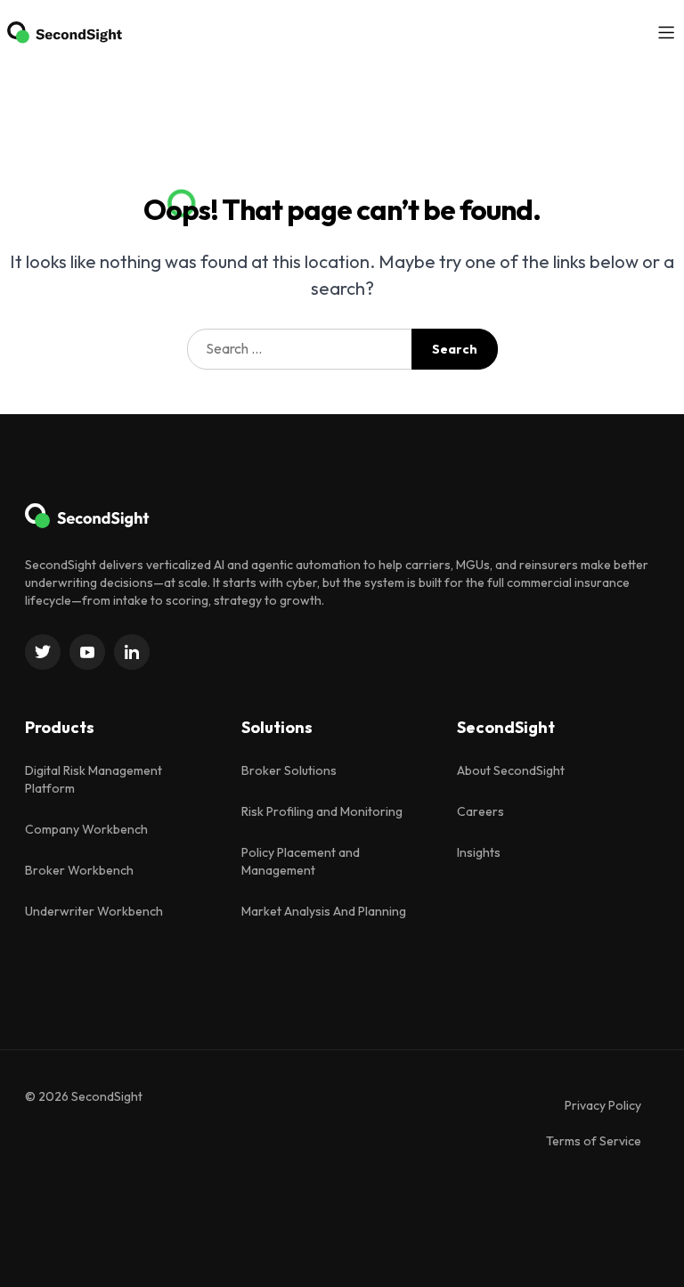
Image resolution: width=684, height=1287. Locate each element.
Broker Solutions (289, 770)
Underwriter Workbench (94, 911)
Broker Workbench (79, 870)
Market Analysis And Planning (323, 911)
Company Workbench (86, 829)
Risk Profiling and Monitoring (322, 811)
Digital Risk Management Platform (93, 779)
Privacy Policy (603, 1105)
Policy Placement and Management (300, 861)
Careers (480, 811)
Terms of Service (593, 1141)
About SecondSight (511, 770)
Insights (479, 852)
